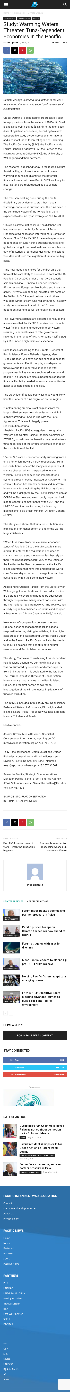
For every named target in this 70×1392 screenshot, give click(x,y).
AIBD (6, 1379)
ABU (5, 1374)
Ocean (36, 18)
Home (6, 12)
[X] (14, 50)
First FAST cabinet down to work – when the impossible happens (19, 847)
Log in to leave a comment (35, 1035)
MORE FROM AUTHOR (37, 901)
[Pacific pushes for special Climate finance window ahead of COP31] (11, 931)
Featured (8, 985)
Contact (7, 1203)
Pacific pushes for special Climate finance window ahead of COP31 (43, 931)
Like (62, 1060)
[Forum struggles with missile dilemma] (11, 947)
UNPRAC (8, 1288)
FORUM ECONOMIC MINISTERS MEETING (37, 1155)
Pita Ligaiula (12, 42)
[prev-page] (5, 1013)
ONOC (7, 1358)
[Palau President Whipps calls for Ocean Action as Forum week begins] (10, 1149)
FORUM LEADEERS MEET (11, 918)
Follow (60, 1067)
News (23, 1137)
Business (8, 1253)
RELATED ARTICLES (13, 901)
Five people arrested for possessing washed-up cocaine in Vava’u (53, 847)
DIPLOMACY (9, 952)
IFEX (5, 1308)
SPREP (6, 1319)
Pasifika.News (11, 1263)
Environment (18, 12)
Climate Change (35, 12)
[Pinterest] (22, 50)
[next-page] (11, 1013)
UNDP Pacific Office (14, 1293)
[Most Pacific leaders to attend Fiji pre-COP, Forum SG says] (11, 964)
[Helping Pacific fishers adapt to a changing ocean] (11, 980)
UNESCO (8, 1364)
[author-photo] (35, 879)
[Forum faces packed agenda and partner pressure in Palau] (11, 915)
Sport (6, 1258)
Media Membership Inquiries (20, 1208)
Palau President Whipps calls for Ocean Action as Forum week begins (41, 1147)
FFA (5, 1343)
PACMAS (8, 1324)
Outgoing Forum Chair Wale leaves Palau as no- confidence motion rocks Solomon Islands (42, 1129)
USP (5, 1348)
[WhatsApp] (30, 50)
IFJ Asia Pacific (11, 1369)
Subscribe (59, 1074)
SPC (5, 1353)
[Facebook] (6, 50)
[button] (5, 4)
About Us (8, 1213)
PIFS (5, 1283)
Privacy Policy (11, 1218)
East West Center (13, 1313)
